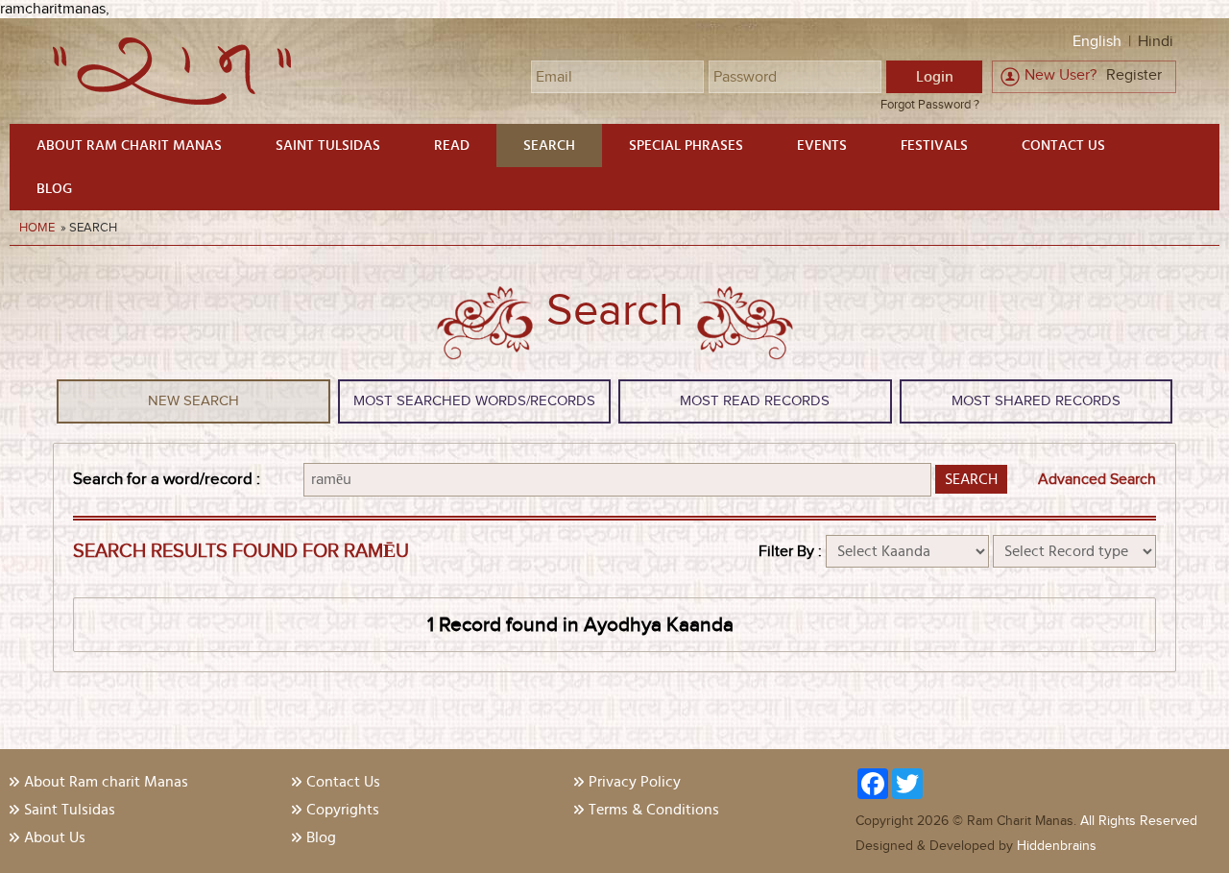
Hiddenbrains (1054, 846)
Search (549, 145)
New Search (193, 401)
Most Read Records (755, 401)
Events (822, 145)
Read (452, 145)
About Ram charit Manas (129, 145)
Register (1134, 75)
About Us (54, 837)
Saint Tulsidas (328, 145)
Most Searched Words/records (474, 401)
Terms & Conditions (654, 809)
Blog (54, 189)
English (1096, 42)
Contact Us (1063, 145)
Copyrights (342, 809)
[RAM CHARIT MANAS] (172, 100)
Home (38, 227)
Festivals (934, 145)
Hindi (1155, 42)
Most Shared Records (1036, 401)
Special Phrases (686, 145)
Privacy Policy (635, 781)
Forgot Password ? (929, 104)
